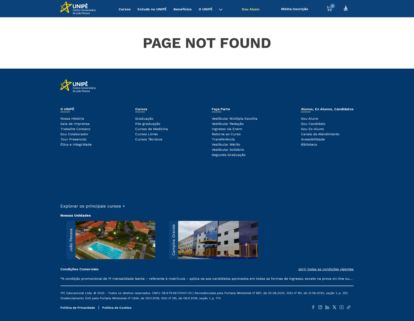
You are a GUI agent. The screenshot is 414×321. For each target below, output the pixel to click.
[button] (280, 269)
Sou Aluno (250, 9)
